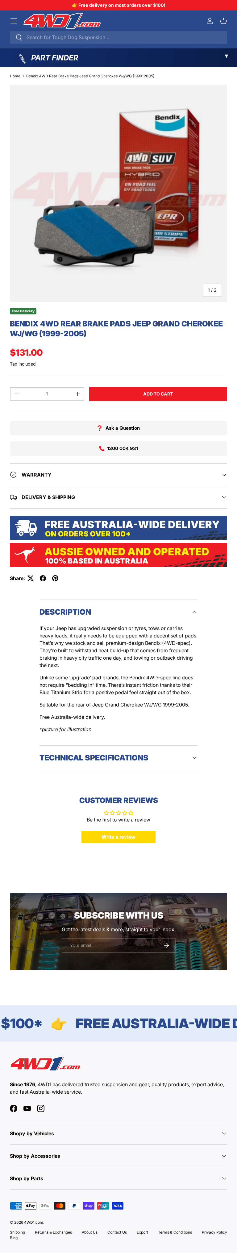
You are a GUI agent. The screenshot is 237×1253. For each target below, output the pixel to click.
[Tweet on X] (30, 578)
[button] (223, 21)
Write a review (118, 837)
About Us (90, 1232)
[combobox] (118, 37)
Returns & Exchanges (53, 1232)
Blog (14, 1237)
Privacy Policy (214, 1232)
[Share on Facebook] (43, 578)
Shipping (17, 1232)
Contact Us (117, 1232)
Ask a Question (123, 428)
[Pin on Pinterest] (55, 578)
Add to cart (158, 393)
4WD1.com (33, 1222)
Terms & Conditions (175, 1232)
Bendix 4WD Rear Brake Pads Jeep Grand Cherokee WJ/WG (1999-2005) (90, 76)
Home (15, 76)
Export (142, 1232)
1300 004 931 (122, 448)
